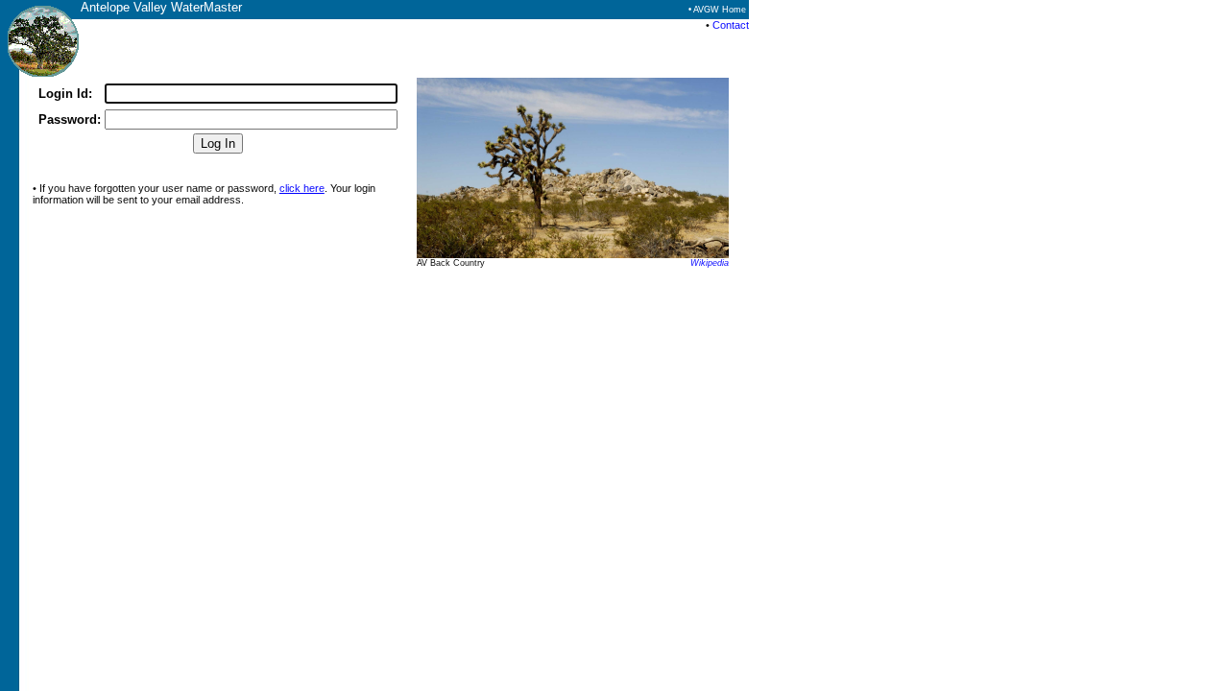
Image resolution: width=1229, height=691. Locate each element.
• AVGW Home (717, 9)
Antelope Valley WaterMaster (161, 7)
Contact (730, 25)
